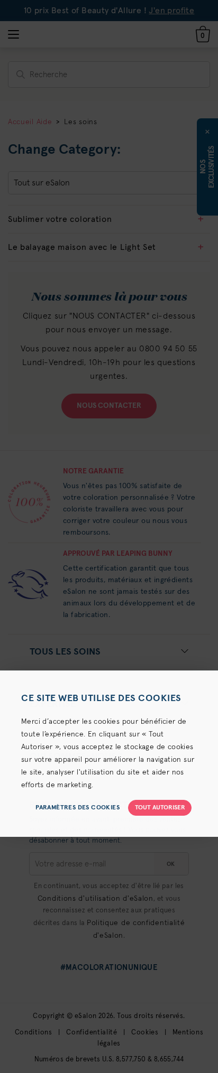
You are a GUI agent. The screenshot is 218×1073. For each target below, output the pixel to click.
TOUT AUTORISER (160, 808)
